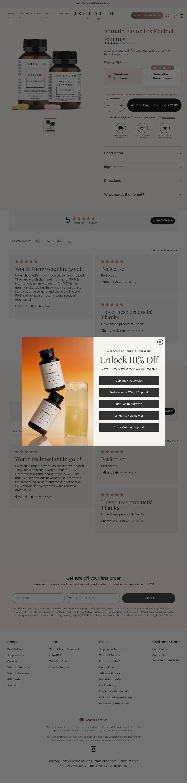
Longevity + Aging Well (129, 415)
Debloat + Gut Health (129, 380)
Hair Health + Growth (129, 404)
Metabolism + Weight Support (129, 392)
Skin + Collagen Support (129, 427)
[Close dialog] (160, 342)
